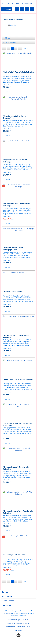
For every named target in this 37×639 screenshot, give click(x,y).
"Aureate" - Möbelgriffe (12, 291)
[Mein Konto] (27, 9)
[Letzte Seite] (20, 48)
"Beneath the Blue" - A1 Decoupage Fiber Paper (17, 424)
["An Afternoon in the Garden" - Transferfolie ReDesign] (18, 105)
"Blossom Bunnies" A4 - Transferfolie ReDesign (18, 512)
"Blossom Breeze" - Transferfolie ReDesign (16, 468)
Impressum (18, 630)
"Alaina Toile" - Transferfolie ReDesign (18, 72)
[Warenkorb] (32, 9)
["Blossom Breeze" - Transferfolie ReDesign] (18, 456)
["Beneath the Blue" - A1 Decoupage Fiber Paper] (18, 412)
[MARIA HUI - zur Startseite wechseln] (18, 3)
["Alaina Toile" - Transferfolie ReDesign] (18, 61)
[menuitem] (6, 9)
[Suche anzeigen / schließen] (17, 9)
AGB (28, 627)
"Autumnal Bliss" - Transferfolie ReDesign (16, 336)
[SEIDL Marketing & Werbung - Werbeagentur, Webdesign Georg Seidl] (18, 635)
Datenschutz (21, 627)
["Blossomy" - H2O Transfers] (18, 544)
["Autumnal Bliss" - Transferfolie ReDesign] (18, 325)
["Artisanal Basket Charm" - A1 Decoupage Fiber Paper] (18, 237)
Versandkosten (7, 613)
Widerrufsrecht (10, 627)
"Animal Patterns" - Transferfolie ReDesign (16, 205)
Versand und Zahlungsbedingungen (18, 623)
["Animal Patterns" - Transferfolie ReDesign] (18, 193)
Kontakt (25, 620)
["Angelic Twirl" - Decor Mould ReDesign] (18, 149)
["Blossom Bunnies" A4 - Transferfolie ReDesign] (18, 500)
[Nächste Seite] (15, 48)
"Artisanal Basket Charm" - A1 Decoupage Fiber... (15, 249)
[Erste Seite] (4, 48)
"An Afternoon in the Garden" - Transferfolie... (15, 117)
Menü (8, 9)
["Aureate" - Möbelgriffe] (18, 281)
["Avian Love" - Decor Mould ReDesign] (18, 368)
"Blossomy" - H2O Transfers (14, 555)
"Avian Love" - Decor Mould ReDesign (18, 379)
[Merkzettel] (22, 9)
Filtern (7, 38)
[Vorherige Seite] (8, 48)
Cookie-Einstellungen (14, 620)
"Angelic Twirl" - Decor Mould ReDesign (15, 161)
